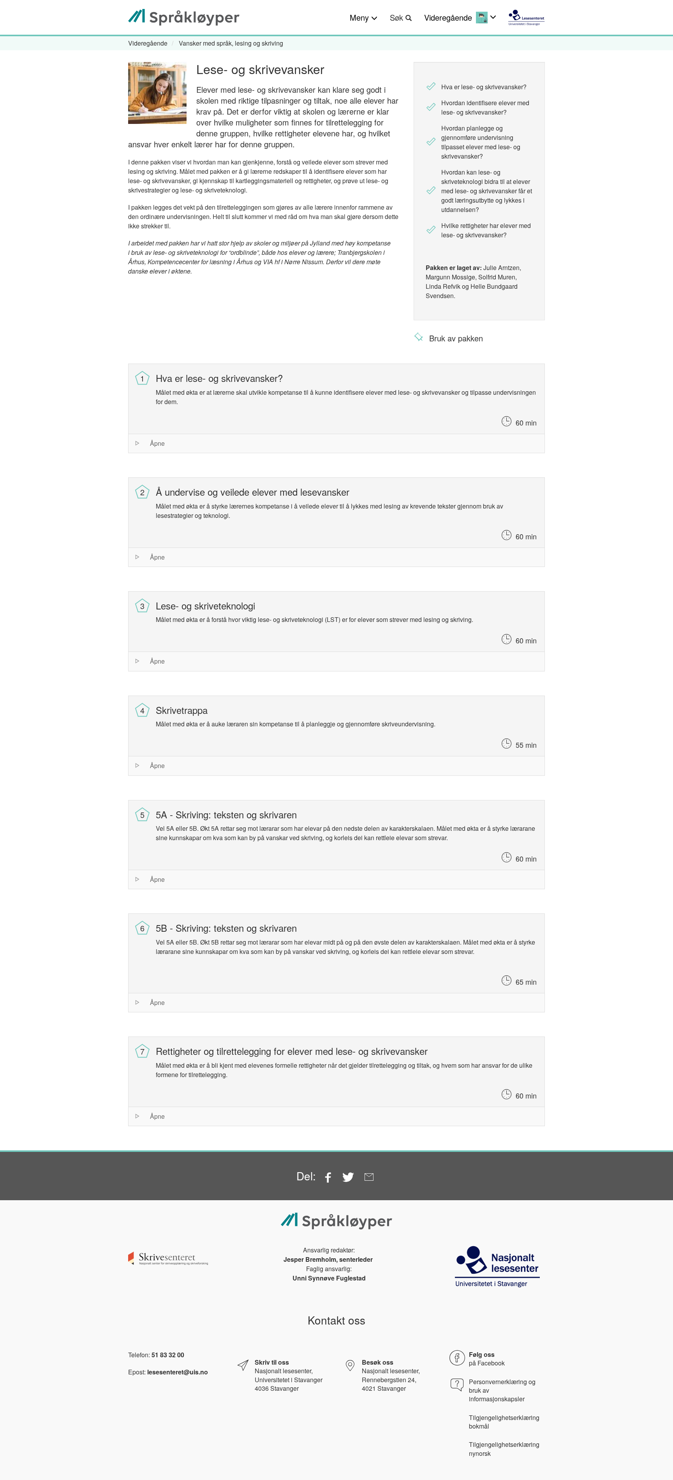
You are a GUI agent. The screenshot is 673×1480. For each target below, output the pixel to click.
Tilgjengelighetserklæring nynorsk (504, 1448)
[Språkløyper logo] (184, 17)
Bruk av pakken (456, 338)
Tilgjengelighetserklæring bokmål (504, 1422)
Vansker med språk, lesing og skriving (231, 43)
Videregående (147, 43)
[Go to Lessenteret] (526, 17)
